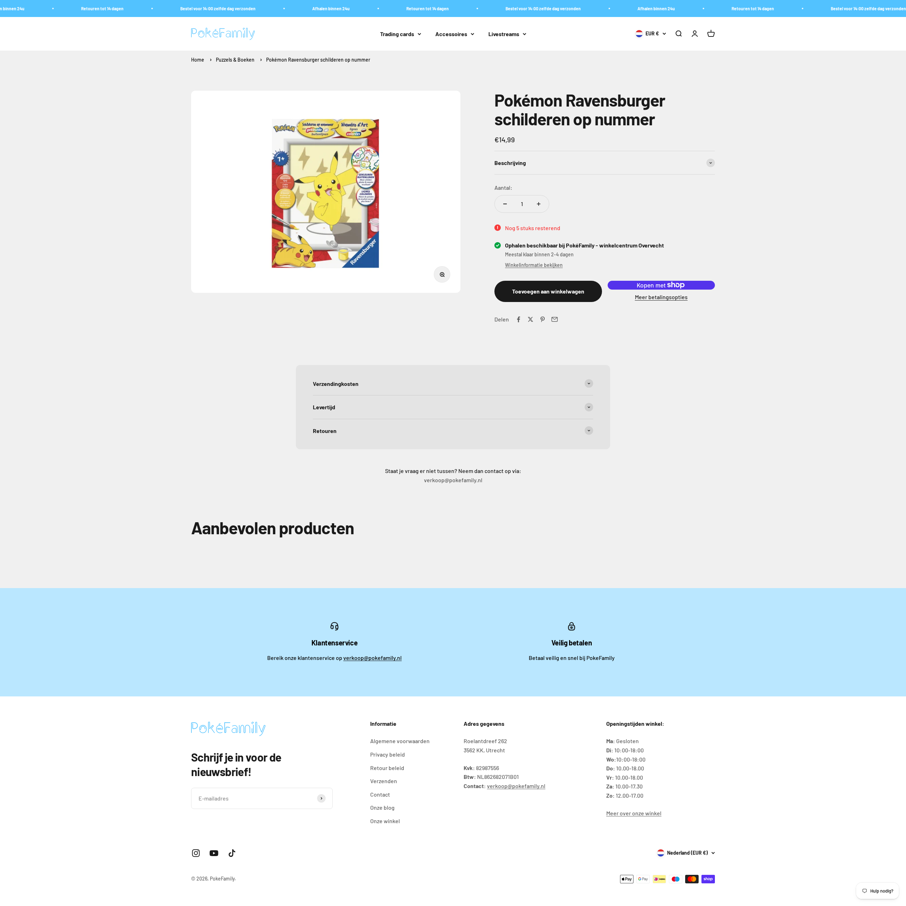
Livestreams (503, 33)
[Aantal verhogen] (538, 203)
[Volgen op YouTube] (214, 853)
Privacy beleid (387, 754)
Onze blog (382, 807)
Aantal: (503, 187)
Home (197, 60)
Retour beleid (387, 767)
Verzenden (383, 780)
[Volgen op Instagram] (196, 853)
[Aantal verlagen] (505, 203)
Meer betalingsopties (661, 297)
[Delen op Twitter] (530, 319)
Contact (380, 794)
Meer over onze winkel (633, 813)
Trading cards (397, 33)
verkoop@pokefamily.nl (372, 657)
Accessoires (451, 33)
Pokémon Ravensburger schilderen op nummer (318, 60)
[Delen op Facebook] (518, 319)
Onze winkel (385, 820)
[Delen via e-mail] (555, 319)
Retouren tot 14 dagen (81, 8)
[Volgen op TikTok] (232, 853)
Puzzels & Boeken (235, 60)
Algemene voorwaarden (400, 740)
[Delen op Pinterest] (543, 319)
